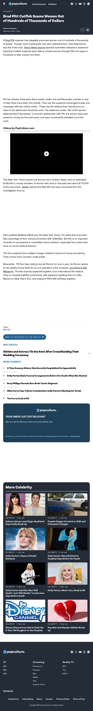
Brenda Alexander (11, 28)
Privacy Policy (75, 436)
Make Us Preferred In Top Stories (24, 337)
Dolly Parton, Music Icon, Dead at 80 (66, 590)
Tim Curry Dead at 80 (18, 398)
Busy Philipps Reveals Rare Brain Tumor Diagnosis (32, 383)
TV (4, 662)
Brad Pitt (9, 40)
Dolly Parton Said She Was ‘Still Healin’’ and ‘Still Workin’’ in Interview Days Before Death (25, 593)
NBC (5, 670)
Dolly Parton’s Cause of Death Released (21, 557)
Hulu (35, 681)
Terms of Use (51, 436)
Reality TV (68, 662)
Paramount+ (38, 666)
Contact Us (13, 699)
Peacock (36, 670)
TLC (64, 670)
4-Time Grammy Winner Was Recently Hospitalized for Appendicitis (41, 368)
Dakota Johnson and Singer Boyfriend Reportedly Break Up (25, 522)
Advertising (27, 699)
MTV (64, 666)
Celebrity (52, 4)
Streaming (38, 662)
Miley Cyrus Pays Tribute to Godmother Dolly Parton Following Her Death (44, 390)
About (39, 699)
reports (34, 47)
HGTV (65, 673)
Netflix (35, 677)
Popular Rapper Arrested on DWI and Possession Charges (66, 522)
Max (34, 673)
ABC (5, 666)
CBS (5, 673)
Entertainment (39, 4)
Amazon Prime (39, 684)
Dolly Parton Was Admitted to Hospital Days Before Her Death (64, 557)
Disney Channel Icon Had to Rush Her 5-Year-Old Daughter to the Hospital (25, 629)
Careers (49, 699)
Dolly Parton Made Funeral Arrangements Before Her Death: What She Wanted (47, 375)
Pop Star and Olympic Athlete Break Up (66, 629)
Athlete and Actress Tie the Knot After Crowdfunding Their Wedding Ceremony (41, 353)
